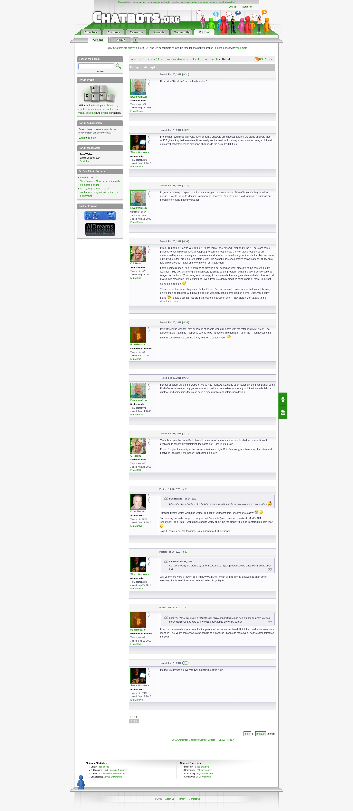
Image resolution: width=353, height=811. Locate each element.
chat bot (167, 2)
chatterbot (227, 2)
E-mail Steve (136, 166)
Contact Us (194, 799)
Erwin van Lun (138, 96)
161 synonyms (203, 776)
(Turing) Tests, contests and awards (168, 59)
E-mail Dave (136, 526)
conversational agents (191, 2)
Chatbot (122, 2)
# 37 (185, 433)
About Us (169, 799)
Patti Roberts (138, 344)
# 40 (185, 607)
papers (123, 770)
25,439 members (205, 773)
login (247, 733)
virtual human (209, 2)
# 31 (185, 74)
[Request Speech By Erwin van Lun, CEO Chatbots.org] (282, 399)
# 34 (185, 241)
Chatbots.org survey (124, 48)
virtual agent (95, 109)
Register (247, 6)
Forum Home (137, 59)
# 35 (185, 322)
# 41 (185, 663)
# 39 (185, 552)
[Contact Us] (282, 412)
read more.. (242, 48)
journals (113, 770)
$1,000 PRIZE (225, 740)
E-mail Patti (135, 359)
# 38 (185, 489)
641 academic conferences (112, 773)
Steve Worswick (139, 152)
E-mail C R (135, 278)
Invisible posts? (88, 177)
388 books (104, 766)
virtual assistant (87, 112)
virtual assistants (154, 2)
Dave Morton (137, 511)
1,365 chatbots (202, 766)
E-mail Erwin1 (137, 111)
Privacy (181, 799)
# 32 (185, 130)
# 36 (185, 378)
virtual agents (139, 2)
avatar (104, 112)
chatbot (82, 109)
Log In (232, 6)
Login (81, 137)
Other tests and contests (204, 59)
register (260, 733)
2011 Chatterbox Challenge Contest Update (193, 740)
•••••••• (100, 71)
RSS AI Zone (266, 59)
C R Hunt (135, 263)
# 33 (185, 185)
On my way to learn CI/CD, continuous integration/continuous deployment (99, 192)
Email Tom (85, 161)
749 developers (204, 770)
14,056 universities (112, 776)
